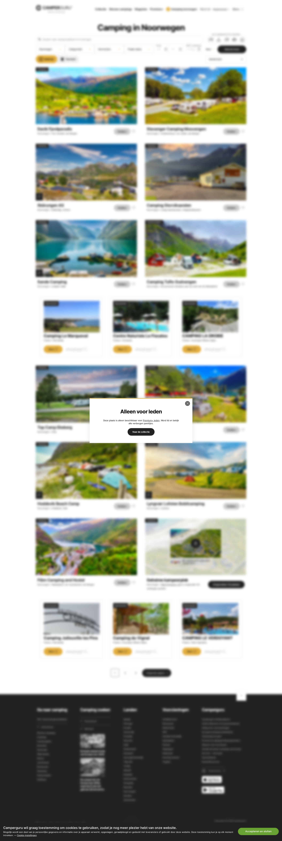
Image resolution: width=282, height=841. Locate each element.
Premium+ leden (151, 420)
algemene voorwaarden (208, 813)
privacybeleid (234, 813)
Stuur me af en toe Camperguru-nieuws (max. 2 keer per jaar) (224, 816)
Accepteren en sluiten (258, 831)
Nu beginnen (249, 801)
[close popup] (264, 756)
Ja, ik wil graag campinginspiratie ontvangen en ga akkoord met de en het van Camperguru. (226, 811)
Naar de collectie (141, 432)
